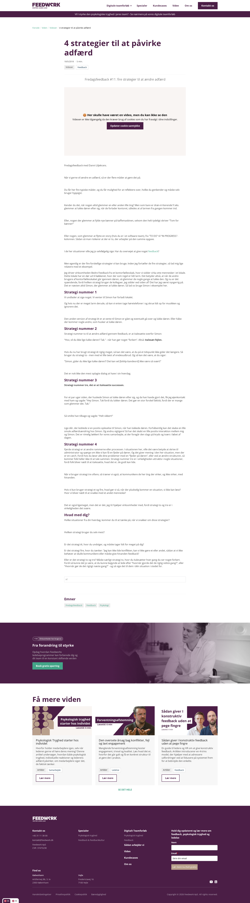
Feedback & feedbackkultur (91, 840)
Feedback (91, 605)
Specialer (142, 5)
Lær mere (44, 778)
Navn (174, 842)
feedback (153, 251)
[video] (62, 720)
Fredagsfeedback (74, 605)
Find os (36, 870)
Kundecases (160, 5)
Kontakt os (207, 5)
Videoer (53, 27)
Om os (188, 5)
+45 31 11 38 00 (39, 835)
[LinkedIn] (216, 882)
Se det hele (125, 789)
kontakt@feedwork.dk (42, 840)
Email (174, 853)
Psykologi (104, 605)
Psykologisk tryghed (87, 835)
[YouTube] (211, 882)
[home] (46, 5)
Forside (35, 27)
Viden (175, 5)
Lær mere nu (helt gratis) (184, 867)
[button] (118, 6)
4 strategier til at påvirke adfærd (75, 27)
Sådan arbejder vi (134, 845)
